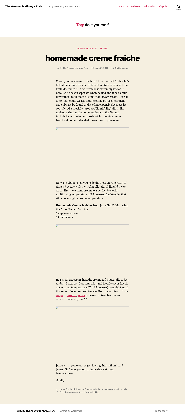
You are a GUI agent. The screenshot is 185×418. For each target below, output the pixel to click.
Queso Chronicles (87, 48)
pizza (81, 295)
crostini (71, 295)
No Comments (121, 68)
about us (123, 6)
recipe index (149, 6)
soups (59, 295)
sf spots (163, 6)
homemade (92, 389)
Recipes (104, 48)
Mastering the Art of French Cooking (82, 392)
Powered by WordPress (70, 411)
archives (135, 6)
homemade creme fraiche (92, 58)
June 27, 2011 (101, 68)
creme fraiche (66, 389)
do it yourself (79, 389)
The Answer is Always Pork (23, 6)
